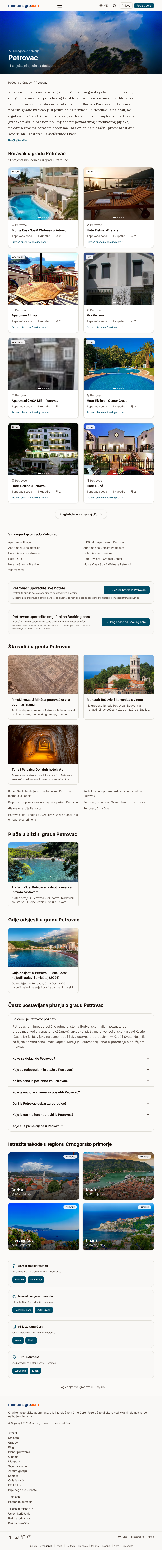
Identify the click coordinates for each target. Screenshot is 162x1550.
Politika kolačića (18, 1523)
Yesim (18, 1340)
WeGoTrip (20, 1370)
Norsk (117, 1545)
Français (83, 1545)
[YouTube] (29, 1537)
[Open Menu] (60, 5)
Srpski (59, 1545)
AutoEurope (43, 1309)
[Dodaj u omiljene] (73, 173)
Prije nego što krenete (22, 1490)
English (33, 1545)
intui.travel (36, 1279)
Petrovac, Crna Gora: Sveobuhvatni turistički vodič (116, 802)
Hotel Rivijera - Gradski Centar (102, 558)
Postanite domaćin (20, 1501)
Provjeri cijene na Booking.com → (30, 241)
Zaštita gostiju (17, 1471)
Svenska (128, 1545)
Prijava (126, 5)
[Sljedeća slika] (74, 193)
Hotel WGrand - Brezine (23, 564)
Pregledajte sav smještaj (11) (78, 514)
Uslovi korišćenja (19, 1513)
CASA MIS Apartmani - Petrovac (104, 542)
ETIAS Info (15, 1485)
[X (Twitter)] (23, 1537)
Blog (11, 1447)
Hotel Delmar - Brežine (97, 553)
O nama (13, 1456)
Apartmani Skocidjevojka (24, 547)
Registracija (144, 5)
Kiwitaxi (19, 1279)
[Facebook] (10, 1537)
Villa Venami (16, 569)
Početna (13, 82)
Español (106, 1545)
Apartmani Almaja (19, 542)
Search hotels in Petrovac (129, 590)
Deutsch (70, 1545)
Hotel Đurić (15, 558)
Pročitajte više (17, 140)
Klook (35, 1370)
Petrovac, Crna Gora (96, 808)
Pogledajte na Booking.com (128, 622)
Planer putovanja (19, 1452)
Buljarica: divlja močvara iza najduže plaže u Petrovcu (43, 802)
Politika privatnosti (20, 1518)
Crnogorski (46, 1545)
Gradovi (27, 82)
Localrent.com (23, 1309)
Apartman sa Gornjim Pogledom (103, 547)
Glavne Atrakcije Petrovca (25, 808)
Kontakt (13, 1475)
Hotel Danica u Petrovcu (24, 553)
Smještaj (13, 1437)
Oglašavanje (16, 1480)
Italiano (95, 1545)
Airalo (31, 1340)
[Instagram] (17, 1537)
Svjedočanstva (18, 1466)
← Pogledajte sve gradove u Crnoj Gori (81, 1387)
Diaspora (14, 1461)
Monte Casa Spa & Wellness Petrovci (107, 564)
